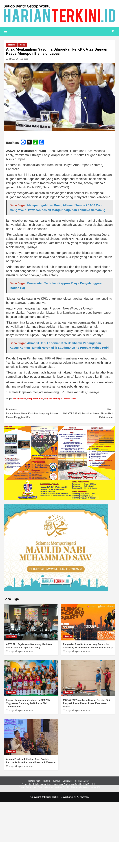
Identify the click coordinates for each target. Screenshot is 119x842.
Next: (88, 413)
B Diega (12, 59)
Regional (11, 636)
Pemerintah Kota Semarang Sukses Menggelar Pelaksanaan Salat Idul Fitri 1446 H (58, 784)
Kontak (56, 781)
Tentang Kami (34, 781)
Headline (11, 45)
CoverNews (67, 796)
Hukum (22, 45)
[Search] (113, 31)
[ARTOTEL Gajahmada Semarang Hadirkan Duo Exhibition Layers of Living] (31, 622)
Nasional (68, 636)
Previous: (32, 413)
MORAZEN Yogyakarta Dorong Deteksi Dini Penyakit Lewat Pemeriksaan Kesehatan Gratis (86, 703)
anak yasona (19, 398)
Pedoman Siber (81, 781)
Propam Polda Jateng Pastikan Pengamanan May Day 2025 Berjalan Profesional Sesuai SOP (60, 787)
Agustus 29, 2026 (25, 651)
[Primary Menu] (7, 31)
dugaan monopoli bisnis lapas (60, 398)
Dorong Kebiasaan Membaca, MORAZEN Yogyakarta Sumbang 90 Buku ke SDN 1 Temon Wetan (28, 703)
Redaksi (46, 781)
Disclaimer (67, 781)
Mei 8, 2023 (23, 59)
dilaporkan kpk (35, 398)
